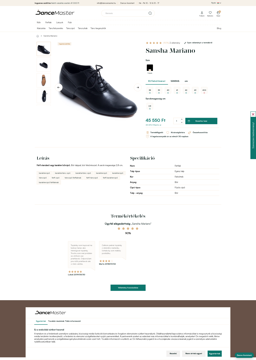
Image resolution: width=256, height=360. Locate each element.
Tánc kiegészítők (98, 28)
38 (150, 90)
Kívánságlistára (177, 132)
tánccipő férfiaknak (73, 178)
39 (159, 90)
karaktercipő (44, 173)
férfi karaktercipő (110, 178)
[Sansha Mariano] (98, 85)
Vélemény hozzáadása (128, 287)
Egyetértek (214, 353)
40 (168, 90)
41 (177, 90)
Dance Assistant (127, 3)
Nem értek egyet (193, 353)
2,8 (150, 106)
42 (186, 90)
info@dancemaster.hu (106, 3)
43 (195, 90)
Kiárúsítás (41, 28)
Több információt (73, 321)
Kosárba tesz (201, 121)
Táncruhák (82, 28)
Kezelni (173, 353)
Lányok (59, 22)
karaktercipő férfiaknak (49, 182)
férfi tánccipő (92, 178)
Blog (219, 28)
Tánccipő (70, 28)
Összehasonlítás (200, 132)
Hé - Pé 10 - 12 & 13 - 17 (149, 3)
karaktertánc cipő (62, 173)
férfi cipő (55, 178)
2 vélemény (172, 43)
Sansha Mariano (50, 36)
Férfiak (48, 22)
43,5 (204, 90)
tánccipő (43, 178)
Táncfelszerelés (56, 28)
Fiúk (70, 22)
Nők (39, 22)
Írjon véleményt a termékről (199, 42)
